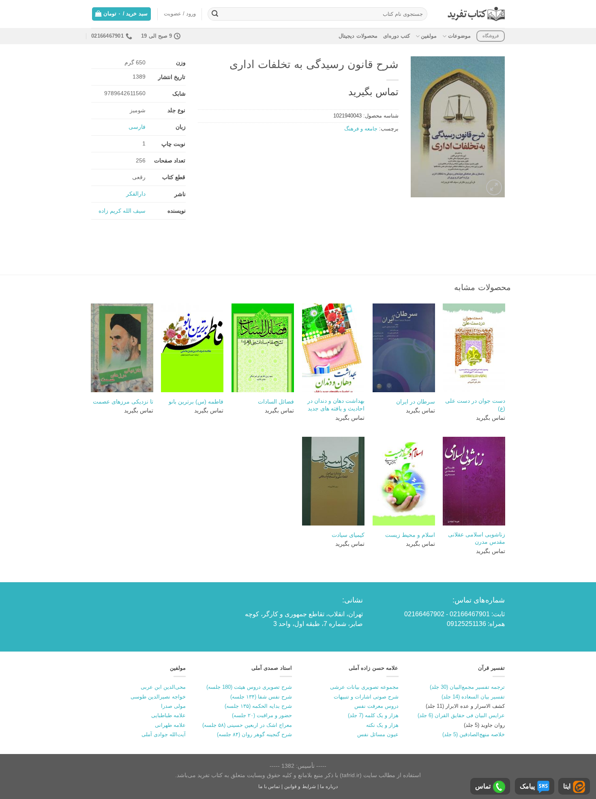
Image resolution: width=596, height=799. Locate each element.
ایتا (566, 786)
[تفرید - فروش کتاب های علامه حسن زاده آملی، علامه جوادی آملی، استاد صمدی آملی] (476, 14)
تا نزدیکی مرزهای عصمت (123, 401)
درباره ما (329, 786)
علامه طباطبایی (168, 715)
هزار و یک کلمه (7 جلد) (373, 715)
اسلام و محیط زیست (410, 535)
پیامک (527, 786)
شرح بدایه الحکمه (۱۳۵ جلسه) (258, 706)
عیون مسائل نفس (378, 734)
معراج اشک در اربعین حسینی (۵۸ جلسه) (247, 725)
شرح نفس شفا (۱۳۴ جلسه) (261, 697)
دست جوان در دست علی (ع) (475, 404)
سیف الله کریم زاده (122, 210)
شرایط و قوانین (300, 786)
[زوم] (494, 187)
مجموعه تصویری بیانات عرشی (364, 687)
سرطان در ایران (415, 401)
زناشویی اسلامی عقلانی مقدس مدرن (476, 538)
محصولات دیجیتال (358, 36)
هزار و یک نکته (382, 725)
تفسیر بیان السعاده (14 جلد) (473, 697)
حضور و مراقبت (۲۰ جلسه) (262, 715)
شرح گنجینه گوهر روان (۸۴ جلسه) (254, 734)
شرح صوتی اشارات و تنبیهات (366, 697)
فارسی (137, 127)
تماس (483, 786)
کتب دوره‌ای (396, 36)
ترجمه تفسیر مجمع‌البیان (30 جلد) (467, 687)
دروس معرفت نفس (376, 706)
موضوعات (459, 36)
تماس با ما (269, 786)
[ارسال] (215, 14)
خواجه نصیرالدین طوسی (158, 697)
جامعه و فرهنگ (360, 129)
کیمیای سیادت (348, 535)
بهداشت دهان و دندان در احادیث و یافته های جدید (335, 404)
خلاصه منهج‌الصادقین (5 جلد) (473, 734)
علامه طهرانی (170, 725)
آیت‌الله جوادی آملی (163, 734)
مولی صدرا (173, 706)
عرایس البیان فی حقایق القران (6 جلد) (461, 715)
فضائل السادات (276, 401)
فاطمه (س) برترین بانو (196, 401)
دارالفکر (136, 193)
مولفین (429, 36)
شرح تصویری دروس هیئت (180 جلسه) (249, 687)
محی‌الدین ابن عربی (163, 687)
